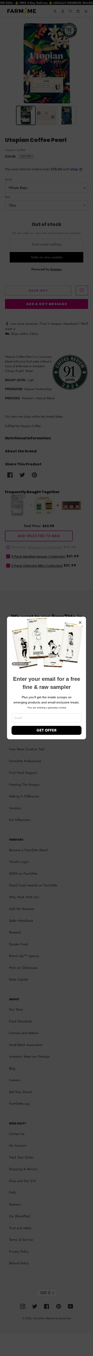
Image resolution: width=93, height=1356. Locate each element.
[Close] (80, 622)
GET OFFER (46, 730)
